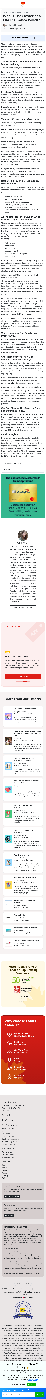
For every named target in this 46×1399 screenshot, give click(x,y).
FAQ (3, 1178)
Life (27, 12)
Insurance (11, 12)
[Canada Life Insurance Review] (8, 943)
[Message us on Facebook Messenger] (2, 1120)
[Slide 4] (28, 681)
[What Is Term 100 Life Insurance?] (8, 814)
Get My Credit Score (12, 1196)
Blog (3, 1165)
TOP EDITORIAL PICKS (12, 464)
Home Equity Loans (9, 1141)
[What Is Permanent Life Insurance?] (8, 839)
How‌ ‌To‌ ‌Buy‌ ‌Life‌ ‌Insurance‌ (25, 877)
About (4, 1167)
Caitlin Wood (17, 25)
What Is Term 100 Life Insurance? (23, 806)
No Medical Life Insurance (25, 709)
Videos (4, 1173)
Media (4, 1170)
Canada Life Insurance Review (26, 940)
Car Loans (6, 1134)
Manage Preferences (18, 1384)
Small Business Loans (10, 1139)
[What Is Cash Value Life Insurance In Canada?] (8, 766)
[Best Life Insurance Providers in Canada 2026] (8, 789)
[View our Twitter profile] (6, 1120)
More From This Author (23, 607)
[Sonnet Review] (8, 917)
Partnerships (7, 1152)
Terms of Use (38, 1289)
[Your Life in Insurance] (8, 862)
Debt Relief (6, 1131)
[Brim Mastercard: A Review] (8, 930)
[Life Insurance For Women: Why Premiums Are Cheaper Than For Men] (8, 741)
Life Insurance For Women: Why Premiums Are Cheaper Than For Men (27, 733)
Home (5, 12)
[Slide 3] (25, 681)
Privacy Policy (26, 1289)
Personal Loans (8, 1128)
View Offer (23, 676)
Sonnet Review (20, 915)
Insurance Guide (20, 12)
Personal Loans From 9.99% (16, 1390)
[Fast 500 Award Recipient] (23, 999)
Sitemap (5, 1175)
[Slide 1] (17, 681)
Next (38, 1394)
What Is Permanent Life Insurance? (24, 831)
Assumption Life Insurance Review (25, 901)
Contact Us (6, 1115)
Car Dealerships (8, 1154)
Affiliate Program (9, 1157)
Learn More (9, 1215)
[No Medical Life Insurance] (8, 716)
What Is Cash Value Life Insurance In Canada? (24, 759)
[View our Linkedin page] (12, 1120)
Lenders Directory (9, 1144)
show (32, 38)
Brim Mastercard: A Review (25, 928)
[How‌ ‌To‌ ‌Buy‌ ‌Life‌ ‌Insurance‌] (8, 885)
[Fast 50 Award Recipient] (23, 980)
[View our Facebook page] (8, 1120)
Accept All (31, 1384)
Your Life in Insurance (23, 855)
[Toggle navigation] (3, 4)
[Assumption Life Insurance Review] (8, 904)
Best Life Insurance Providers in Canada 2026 (27, 782)
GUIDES (7, 469)
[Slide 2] (21, 681)
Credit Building (8, 1136)
